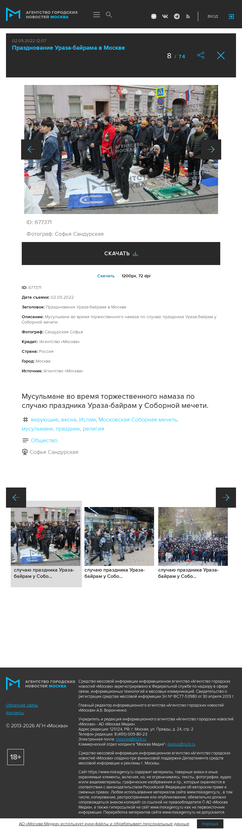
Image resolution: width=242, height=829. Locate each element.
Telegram (176, 16)
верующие (44, 419)
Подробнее (46, 544)
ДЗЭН (153, 16)
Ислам (87, 419)
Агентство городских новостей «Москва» (42, 14)
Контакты (15, 712)
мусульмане (37, 428)
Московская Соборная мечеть (138, 419)
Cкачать (106, 276)
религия (93, 428)
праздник (68, 428)
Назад (31, 149)
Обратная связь (22, 705)
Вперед (211, 149)
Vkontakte (165, 16)
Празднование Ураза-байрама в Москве (68, 48)
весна (68, 419)
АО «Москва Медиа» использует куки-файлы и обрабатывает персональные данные (104, 823)
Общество (44, 440)
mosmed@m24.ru (131, 739)
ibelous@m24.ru (181, 744)
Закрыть (221, 55)
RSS (188, 16)
